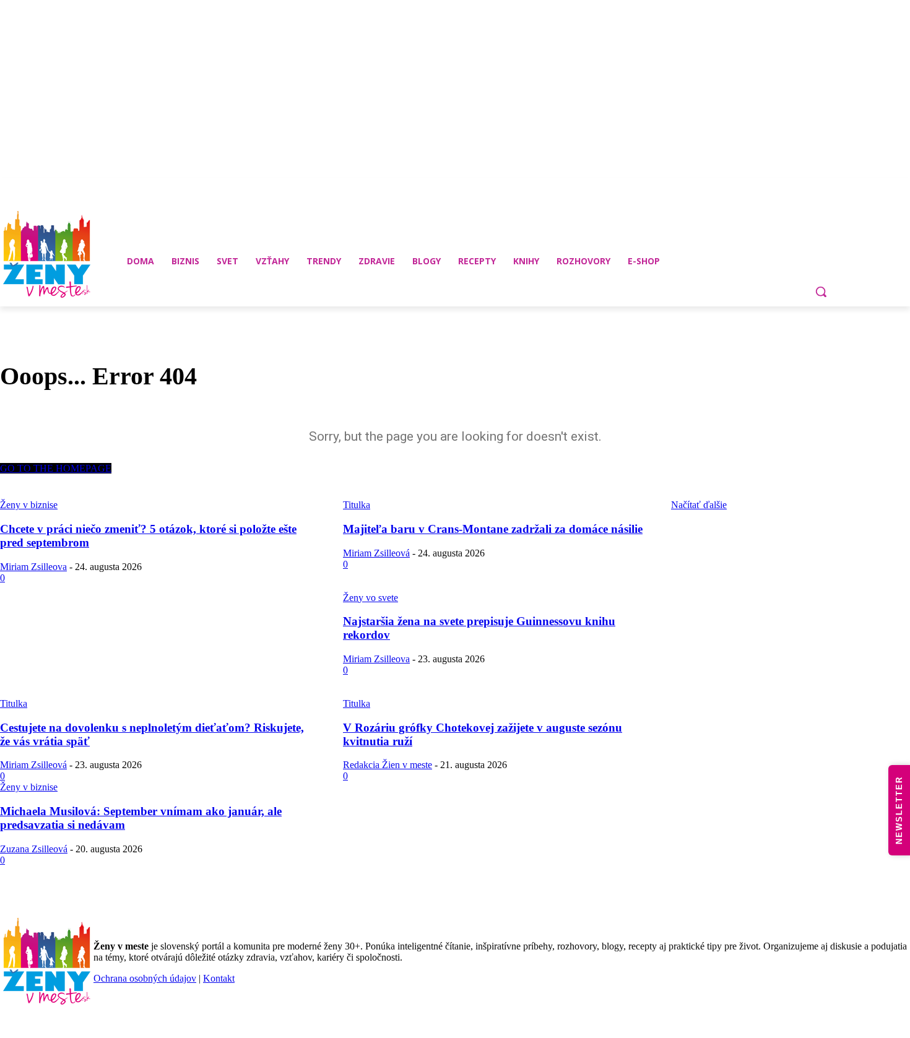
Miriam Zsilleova (33, 566)
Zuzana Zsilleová (33, 849)
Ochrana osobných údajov (144, 978)
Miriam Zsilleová (376, 553)
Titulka (13, 703)
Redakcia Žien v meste (387, 764)
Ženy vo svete (370, 597)
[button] (821, 291)
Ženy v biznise (29, 787)
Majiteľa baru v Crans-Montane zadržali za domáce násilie (493, 528)
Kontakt (219, 978)
